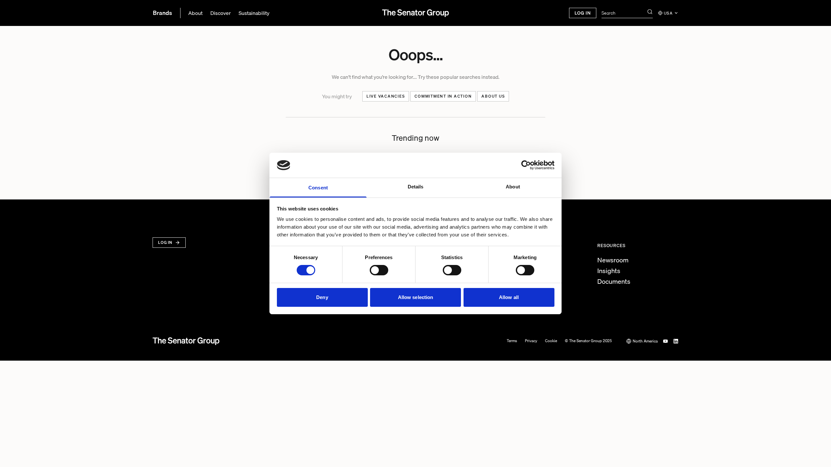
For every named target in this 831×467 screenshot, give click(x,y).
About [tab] (513, 186)
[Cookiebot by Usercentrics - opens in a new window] (526, 165)
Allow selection (415, 297)
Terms (512, 341)
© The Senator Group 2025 (588, 341)
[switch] (379, 270)
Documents (613, 281)
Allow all (509, 297)
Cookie (551, 341)
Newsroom (612, 260)
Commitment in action (443, 96)
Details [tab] (416, 186)
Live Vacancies (385, 96)
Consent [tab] (318, 187)
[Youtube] (665, 341)
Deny (322, 297)
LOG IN (583, 13)
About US (493, 96)
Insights (608, 270)
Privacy (531, 341)
